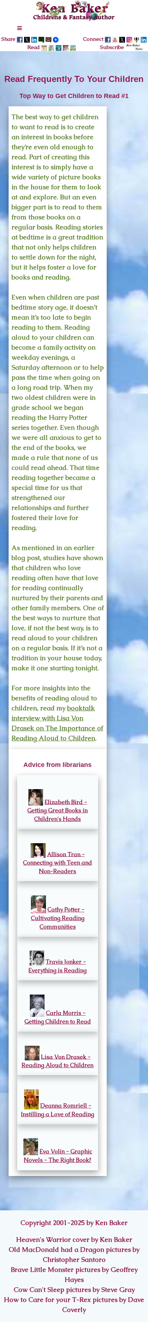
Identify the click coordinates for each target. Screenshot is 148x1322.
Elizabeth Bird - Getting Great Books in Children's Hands (57, 810)
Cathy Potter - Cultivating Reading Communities (57, 918)
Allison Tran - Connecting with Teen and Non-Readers (57, 862)
